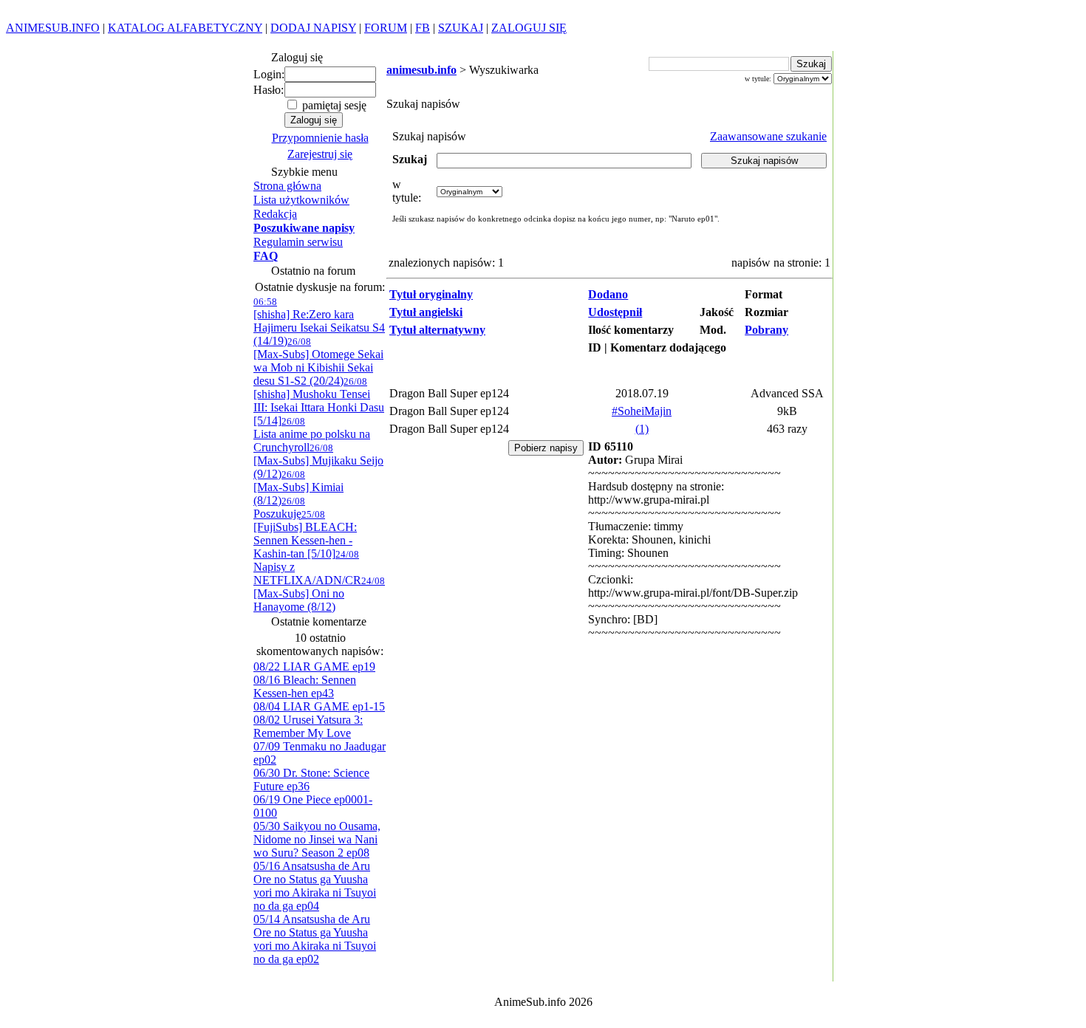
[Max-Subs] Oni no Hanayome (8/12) (319, 594)
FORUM (385, 27)
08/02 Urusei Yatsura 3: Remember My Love (308, 726)
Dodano (608, 294)
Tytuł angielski (425, 312)
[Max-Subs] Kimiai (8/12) (298, 488)
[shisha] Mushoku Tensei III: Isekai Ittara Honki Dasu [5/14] (318, 401)
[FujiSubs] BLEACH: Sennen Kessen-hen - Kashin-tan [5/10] (305, 534)
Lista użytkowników (301, 199)
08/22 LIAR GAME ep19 (314, 666)
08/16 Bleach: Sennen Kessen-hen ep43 (304, 686)
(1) (642, 428)
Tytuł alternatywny (437, 329)
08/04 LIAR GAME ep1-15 (319, 706)
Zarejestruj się (319, 154)
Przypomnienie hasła (320, 137)
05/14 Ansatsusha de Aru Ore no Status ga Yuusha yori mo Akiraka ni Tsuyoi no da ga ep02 (314, 939)
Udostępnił (615, 312)
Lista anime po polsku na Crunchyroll (311, 434)
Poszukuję (279, 508)
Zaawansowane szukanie (768, 136)
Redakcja (275, 214)
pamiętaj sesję (332, 105)
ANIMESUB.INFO (53, 27)
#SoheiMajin (642, 411)
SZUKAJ (460, 27)
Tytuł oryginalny (431, 294)
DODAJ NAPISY (313, 27)
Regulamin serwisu (298, 242)
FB (422, 27)
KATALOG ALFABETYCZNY (185, 27)
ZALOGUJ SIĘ (529, 27)
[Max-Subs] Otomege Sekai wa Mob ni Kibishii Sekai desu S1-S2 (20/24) (318, 361)
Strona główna (287, 185)
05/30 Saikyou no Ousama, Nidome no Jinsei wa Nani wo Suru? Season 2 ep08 (316, 839)
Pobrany (766, 329)
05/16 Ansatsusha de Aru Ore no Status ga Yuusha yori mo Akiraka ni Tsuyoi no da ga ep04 (314, 886)
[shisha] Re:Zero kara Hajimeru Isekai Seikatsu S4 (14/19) (319, 321)
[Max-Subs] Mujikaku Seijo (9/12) (318, 461)
